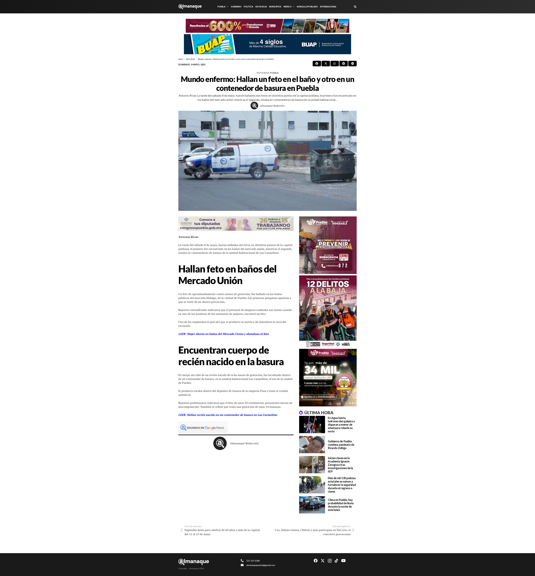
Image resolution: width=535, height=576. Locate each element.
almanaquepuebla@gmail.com (260, 565)
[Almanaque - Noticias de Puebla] (190, 6)
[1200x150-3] (236, 223)
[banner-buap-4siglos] (267, 44)
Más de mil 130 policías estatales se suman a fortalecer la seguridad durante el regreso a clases (342, 484)
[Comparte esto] (317, 63)
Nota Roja (263, 72)
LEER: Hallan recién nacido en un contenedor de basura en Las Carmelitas (227, 415)
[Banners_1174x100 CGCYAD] (267, 26)
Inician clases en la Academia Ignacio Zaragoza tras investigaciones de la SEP (340, 464)
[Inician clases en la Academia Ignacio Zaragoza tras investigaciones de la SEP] (312, 464)
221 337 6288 (253, 560)
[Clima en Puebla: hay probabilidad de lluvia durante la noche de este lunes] (312, 504)
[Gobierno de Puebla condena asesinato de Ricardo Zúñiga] (312, 444)
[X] (323, 561)
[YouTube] (343, 561)
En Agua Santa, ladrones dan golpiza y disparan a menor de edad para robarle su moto (341, 424)
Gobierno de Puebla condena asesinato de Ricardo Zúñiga (341, 445)
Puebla (274, 72)
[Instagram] (330, 561)
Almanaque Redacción (272, 105)
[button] (227, 6)
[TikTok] (336, 561)
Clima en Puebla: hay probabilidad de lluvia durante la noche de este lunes (340, 504)
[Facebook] (316, 561)
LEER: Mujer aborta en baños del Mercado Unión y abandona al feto (223, 334)
